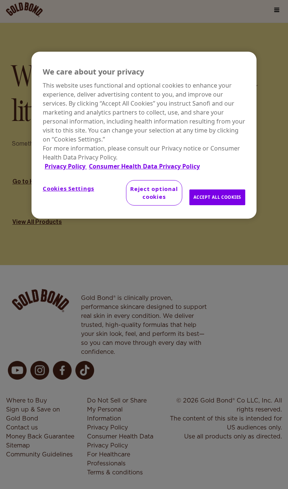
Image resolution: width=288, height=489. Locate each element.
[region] (144, 135)
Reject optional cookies (154, 192)
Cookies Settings (68, 188)
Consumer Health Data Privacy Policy (144, 166)
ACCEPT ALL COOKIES (217, 197)
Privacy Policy (66, 166)
